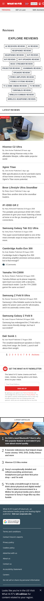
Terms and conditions (12, 531)
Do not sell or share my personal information (21, 580)
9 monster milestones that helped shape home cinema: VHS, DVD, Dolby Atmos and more (23, 452)
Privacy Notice (31, 394)
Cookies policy (8, 548)
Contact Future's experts (13, 537)
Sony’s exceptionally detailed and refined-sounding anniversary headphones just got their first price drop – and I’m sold (21, 473)
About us (6, 558)
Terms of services (28, 393)
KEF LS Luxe (21, 10)
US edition (21, 593)
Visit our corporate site (21, 514)
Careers (6, 574)
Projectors (5, 117)
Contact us (7, 564)
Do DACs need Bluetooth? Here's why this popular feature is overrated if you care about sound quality (23, 441)
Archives (35, 355)
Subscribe (34, 4)
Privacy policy (8, 542)
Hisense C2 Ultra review (16, 462)
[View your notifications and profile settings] (20, 3)
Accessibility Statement (12, 569)
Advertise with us (10, 553)
